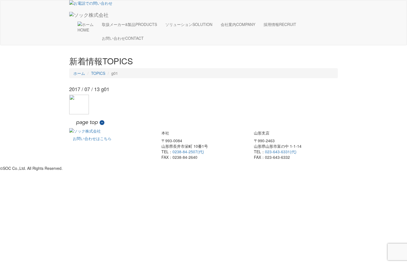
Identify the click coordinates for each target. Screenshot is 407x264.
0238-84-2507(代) (188, 151)
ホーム (79, 73)
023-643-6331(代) (281, 151)
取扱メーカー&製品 (129, 24)
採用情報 (280, 24)
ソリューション (188, 24)
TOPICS (98, 73)
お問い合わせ (123, 38)
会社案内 (238, 24)
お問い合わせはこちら (92, 138)
